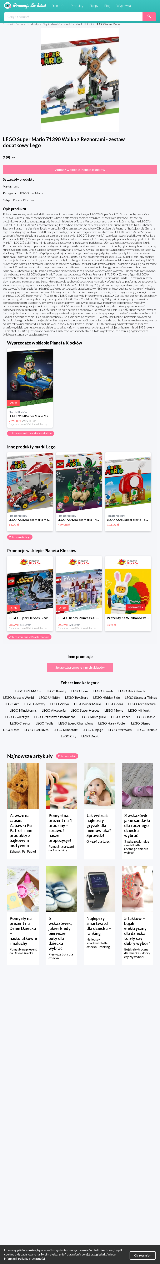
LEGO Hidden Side (106, 697)
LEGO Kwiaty (56, 691)
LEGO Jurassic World (18, 697)
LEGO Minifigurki (93, 717)
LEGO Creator (20, 723)
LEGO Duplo (90, 736)
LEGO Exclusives (36, 730)
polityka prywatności (31, 1258)
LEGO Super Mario (87, 704)
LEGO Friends (103, 691)
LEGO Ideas (114, 704)
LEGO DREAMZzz (28, 691)
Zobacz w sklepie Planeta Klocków (80, 170)
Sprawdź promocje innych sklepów (80, 667)
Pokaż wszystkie (67, 756)
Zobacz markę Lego (19, 537)
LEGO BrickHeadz (131, 691)
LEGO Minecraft (66, 730)
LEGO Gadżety (34, 704)
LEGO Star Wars (120, 730)
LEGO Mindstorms (23, 710)
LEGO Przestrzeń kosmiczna (54, 717)
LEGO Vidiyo (59, 704)
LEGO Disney (140, 723)
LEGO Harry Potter (112, 723)
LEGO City (68, 736)
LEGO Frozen (120, 717)
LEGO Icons (79, 691)
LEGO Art (12, 704)
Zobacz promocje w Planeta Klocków (29, 636)
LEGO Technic (147, 730)
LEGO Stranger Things (141, 697)
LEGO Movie (113, 710)
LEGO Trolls (44, 723)
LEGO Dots (11, 730)
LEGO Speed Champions (75, 723)
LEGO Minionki (139, 710)
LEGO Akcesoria (54, 710)
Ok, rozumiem (142, 1255)
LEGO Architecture (142, 704)
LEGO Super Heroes (85, 710)
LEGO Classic (145, 717)
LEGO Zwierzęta (17, 717)
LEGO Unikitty (49, 697)
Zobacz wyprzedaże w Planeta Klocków (30, 433)
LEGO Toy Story (76, 697)
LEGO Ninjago (92, 730)
